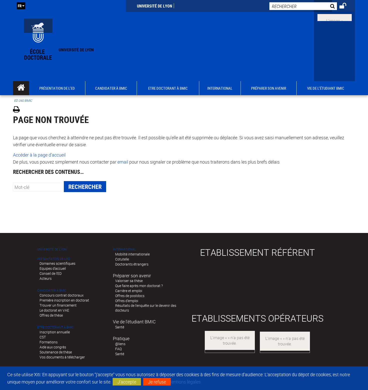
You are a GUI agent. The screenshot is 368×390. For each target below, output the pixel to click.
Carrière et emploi (128, 290)
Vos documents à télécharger (62, 357)
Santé (119, 327)
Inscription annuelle (55, 332)
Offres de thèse (51, 315)
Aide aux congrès (53, 347)
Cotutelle (122, 259)
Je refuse (157, 382)
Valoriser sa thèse (129, 280)
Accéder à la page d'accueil (39, 155)
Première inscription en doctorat (64, 300)
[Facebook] (334, 17)
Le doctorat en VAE (54, 310)
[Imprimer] (18, 110)
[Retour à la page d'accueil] (69, 40)
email (122, 162)
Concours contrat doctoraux (62, 295)
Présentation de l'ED (53, 259)
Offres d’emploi (126, 300)
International (124, 249)
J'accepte (126, 382)
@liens (120, 343)
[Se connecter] (346, 6)
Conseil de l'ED (51, 273)
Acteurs (46, 278)
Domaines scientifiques (57, 263)
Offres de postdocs (129, 295)
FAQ (118, 348)
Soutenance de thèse (56, 352)
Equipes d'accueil (53, 268)
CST (43, 337)
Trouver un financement (58, 305)
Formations (49, 342)
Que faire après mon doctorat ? (139, 285)
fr (20, 5)
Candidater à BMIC (51, 290)
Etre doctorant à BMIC (55, 327)
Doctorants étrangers (131, 264)
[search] (303, 6)
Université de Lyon (154, 6)
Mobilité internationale (132, 254)
